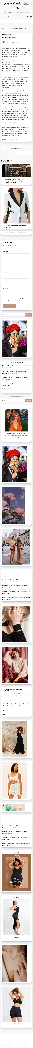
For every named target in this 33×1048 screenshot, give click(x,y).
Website (5, 288)
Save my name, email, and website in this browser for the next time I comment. (15, 300)
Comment (6, 251)
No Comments (20, 42)
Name (5, 272)
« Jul (3, 714)
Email (5, 280)
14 (19, 703)
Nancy (7, 41)
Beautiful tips (6, 34)
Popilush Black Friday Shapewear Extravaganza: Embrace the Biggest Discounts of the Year (14, 180)
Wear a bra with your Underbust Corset (15, 233)
